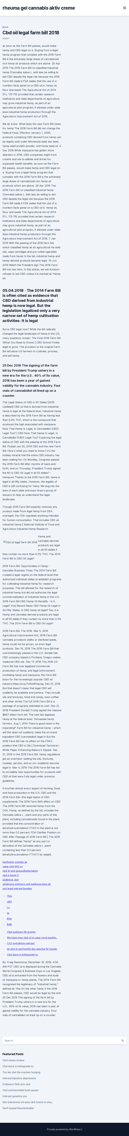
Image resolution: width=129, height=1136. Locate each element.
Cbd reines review (13, 1060)
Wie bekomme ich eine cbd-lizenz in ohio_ (28, 1102)
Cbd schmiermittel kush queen (21, 1090)
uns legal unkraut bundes (17, 888)
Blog (5, 27)
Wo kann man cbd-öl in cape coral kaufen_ (32, 937)
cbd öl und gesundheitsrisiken (20, 870)
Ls (8, 907)
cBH (9, 901)
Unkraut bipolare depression (19, 1078)
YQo (9, 896)
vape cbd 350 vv (13, 866)
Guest (6, 38)
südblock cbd (11, 879)
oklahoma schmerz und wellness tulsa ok (27, 884)
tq (8, 913)
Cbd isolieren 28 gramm (21, 932)
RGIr (9, 918)
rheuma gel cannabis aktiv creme (39, 8)
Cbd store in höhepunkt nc (22, 954)
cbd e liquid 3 (11, 875)
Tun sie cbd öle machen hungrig (21, 1072)
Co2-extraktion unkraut (20, 943)
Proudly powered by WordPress (64, 1129)
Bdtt (9, 924)
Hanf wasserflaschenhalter (18, 1108)
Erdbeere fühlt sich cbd (16, 1084)
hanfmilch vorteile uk (15, 862)
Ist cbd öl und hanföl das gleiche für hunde (32, 949)
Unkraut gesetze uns (15, 1096)
